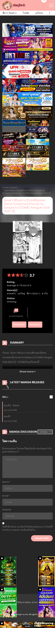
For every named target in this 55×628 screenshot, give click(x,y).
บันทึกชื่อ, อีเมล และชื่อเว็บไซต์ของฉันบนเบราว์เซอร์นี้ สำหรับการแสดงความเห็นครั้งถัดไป (27, 528)
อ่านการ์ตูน (37, 602)
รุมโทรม (39, 12)
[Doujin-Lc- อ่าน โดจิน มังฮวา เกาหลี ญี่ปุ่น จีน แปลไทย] (14, 5)
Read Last (35, 324)
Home (5, 187)
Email (5, 495)
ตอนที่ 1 (7, 416)
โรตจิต (26, 12)
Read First (19, 324)
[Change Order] (7, 387)
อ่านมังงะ (27, 602)
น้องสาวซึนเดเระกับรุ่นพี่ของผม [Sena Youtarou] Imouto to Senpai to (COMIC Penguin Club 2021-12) (26, 191)
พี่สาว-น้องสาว (9, 12)
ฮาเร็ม (45, 293)
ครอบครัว (14, 187)
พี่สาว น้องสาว (33, 293)
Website (6, 509)
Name (5, 481)
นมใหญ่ (21, 293)
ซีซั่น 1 (5, 397)
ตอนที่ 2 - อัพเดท (11, 405)
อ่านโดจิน (17, 602)
